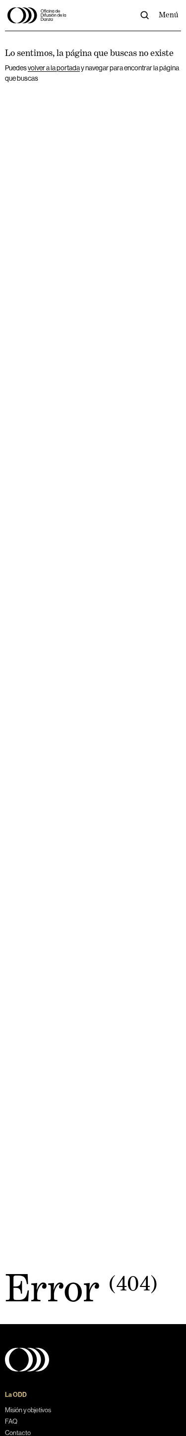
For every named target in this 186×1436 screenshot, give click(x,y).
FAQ (11, 1421)
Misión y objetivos (28, 1410)
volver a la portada (54, 68)
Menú (169, 14)
